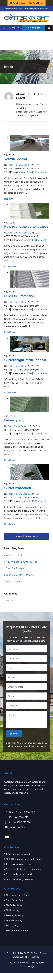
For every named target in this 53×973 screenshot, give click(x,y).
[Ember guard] (29, 398)
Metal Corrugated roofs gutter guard (24, 859)
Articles (28, 172)
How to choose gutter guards (26, 226)
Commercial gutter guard (19, 874)
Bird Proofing (12, 910)
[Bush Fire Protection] (29, 272)
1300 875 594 (13, 27)
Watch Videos (19, 3)
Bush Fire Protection (19, 296)
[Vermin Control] (29, 136)
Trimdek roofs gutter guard (19, 864)
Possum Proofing (15, 915)
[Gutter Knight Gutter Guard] (26, 15)
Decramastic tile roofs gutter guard (24, 869)
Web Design (13, 962)
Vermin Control (15, 159)
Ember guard (14, 420)
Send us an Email (17, 827)
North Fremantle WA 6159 (22, 812)
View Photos (38, 3)
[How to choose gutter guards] (29, 204)
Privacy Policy (38, 962)
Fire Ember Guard (14, 905)
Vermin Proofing (14, 920)
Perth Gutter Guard (17, 164)
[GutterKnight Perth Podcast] (29, 338)
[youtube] (7, 837)
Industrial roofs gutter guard (20, 879)
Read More (10, 198)
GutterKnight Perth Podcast (25, 360)
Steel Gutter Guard (15, 900)
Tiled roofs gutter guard (18, 853)
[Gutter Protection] (29, 465)
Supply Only (12, 925)
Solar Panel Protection (17, 930)
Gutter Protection (17, 488)
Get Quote (35, 27)
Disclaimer (25, 966)
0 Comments (40, 172)
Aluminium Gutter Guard (18, 895)
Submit (14, 733)
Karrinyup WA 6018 (18, 817)
